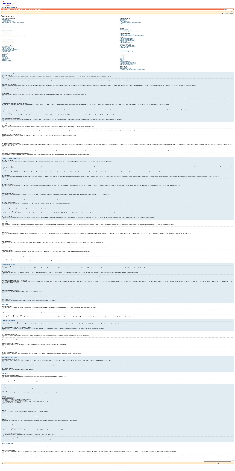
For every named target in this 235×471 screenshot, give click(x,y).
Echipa (215, 463)
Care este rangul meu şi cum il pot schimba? (8, 35)
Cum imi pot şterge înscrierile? (124, 47)
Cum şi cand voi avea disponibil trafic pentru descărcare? (128, 62)
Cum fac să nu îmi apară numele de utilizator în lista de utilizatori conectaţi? (13, 22)
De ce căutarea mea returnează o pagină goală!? (127, 40)
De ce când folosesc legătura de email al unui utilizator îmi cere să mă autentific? (14, 36)
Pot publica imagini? (5, 57)
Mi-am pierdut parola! (5, 23)
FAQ (222, 13)
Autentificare (231, 13)
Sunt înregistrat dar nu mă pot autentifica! (8, 24)
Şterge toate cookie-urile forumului (222, 463)
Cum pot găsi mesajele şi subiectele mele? (126, 42)
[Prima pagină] (8, 3)
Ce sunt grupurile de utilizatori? (124, 21)
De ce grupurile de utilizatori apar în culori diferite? (127, 24)
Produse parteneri (9, 9)
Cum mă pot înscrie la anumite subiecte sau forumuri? (128, 46)
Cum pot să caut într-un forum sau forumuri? (126, 38)
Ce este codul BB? (4, 54)
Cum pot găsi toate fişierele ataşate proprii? (126, 51)
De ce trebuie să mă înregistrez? (7, 20)
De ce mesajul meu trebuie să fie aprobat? (8, 50)
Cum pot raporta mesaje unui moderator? (8, 48)
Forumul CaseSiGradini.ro (9, 7)
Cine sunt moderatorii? (123, 20)
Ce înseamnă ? (122, 56)
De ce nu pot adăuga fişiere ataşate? (7, 46)
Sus (3, 77)
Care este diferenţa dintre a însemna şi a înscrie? (127, 45)
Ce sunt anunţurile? (5, 59)
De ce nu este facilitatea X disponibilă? (125, 68)
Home (4, 9)
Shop (36, 9)
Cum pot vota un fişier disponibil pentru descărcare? (127, 64)
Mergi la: (202, 460)
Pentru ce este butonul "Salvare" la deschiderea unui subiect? (11, 49)
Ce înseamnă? (122, 55)
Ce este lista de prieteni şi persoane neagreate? (127, 34)
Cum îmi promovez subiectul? (6, 51)
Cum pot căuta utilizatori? (123, 41)
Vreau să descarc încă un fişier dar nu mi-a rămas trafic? (128, 63)
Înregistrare (226, 13)
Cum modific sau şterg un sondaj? (7, 44)
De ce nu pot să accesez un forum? (7, 45)
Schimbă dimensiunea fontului (232, 11)
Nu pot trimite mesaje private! (124, 29)
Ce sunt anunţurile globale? (6, 58)
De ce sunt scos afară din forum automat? (8, 21)
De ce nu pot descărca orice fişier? (125, 61)
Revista (15, 9)
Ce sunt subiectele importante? (6, 60)
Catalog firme (27, 9)
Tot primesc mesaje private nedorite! (125, 30)
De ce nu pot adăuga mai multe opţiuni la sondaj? (9, 43)
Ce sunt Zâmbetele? (5, 56)
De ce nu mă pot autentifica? (6, 19)
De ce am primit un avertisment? (6, 47)
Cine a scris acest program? (124, 67)
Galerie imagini (21, 9)
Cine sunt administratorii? (123, 19)
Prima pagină (5, 11)
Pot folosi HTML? (4, 55)
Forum (39, 9)
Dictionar (32, 9)
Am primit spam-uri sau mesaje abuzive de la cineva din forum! (129, 31)
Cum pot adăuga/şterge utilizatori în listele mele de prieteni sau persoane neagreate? (132, 35)
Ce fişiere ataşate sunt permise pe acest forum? (127, 50)
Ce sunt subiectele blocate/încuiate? (7, 61)
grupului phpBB (32, 446)
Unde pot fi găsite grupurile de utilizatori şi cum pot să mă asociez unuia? (130, 22)
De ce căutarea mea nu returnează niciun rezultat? (127, 39)
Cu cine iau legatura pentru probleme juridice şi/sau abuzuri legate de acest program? (132, 69)
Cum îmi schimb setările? (5, 31)
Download (46, 388)
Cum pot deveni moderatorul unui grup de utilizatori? (127, 23)
